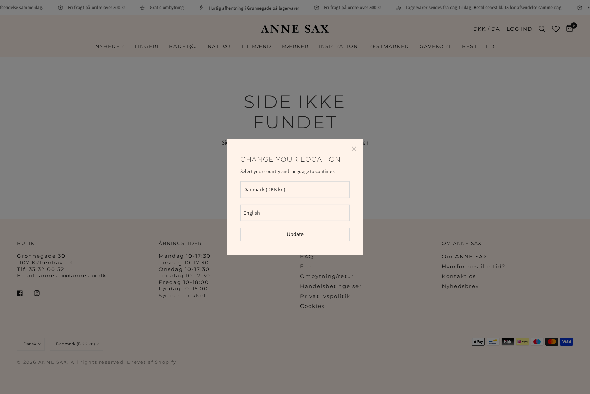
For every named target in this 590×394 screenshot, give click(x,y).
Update (295, 234)
